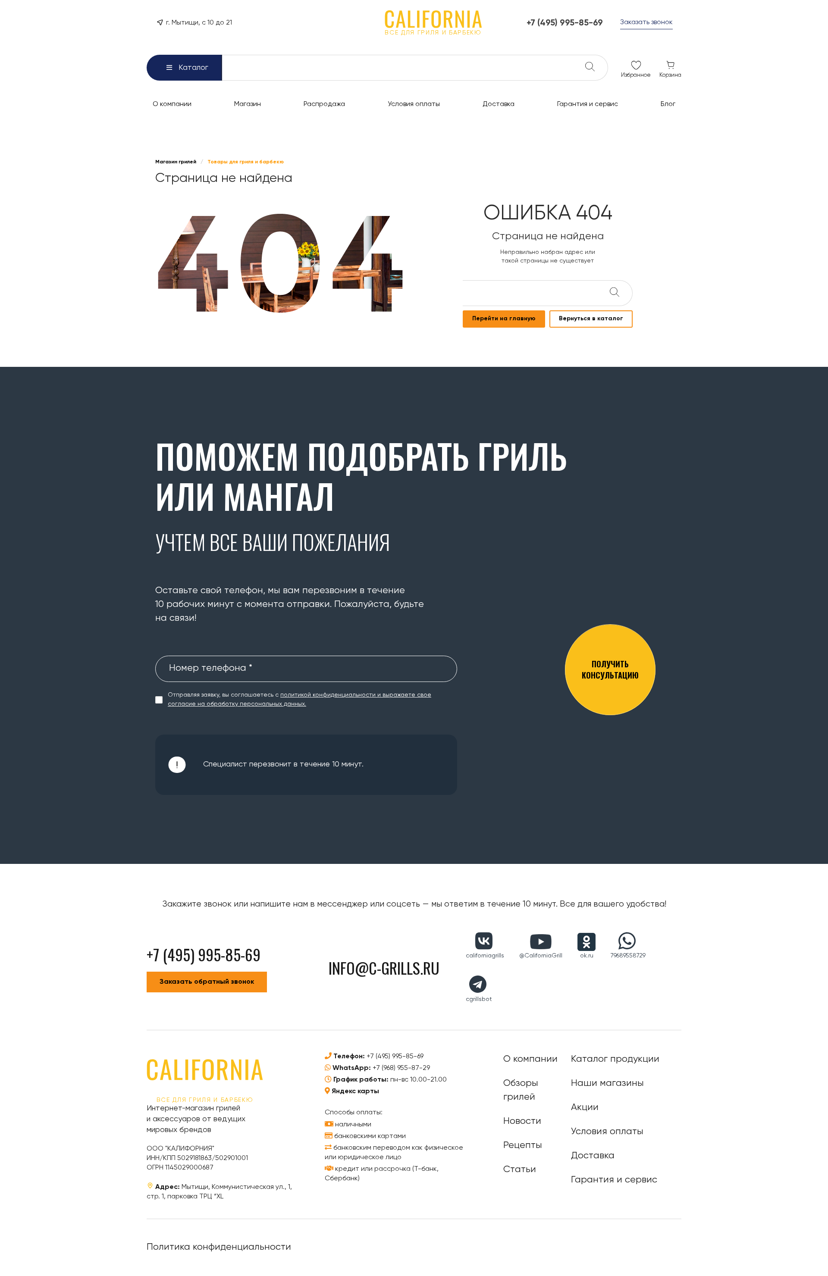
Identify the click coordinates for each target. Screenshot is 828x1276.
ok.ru (586, 956)
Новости (522, 1121)
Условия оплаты (607, 1131)
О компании (530, 1059)
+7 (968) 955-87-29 (401, 1068)
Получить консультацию (610, 669)
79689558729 (628, 956)
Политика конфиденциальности (219, 1247)
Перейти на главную (504, 319)
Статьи (519, 1169)
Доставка (593, 1155)
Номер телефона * (210, 668)
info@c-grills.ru (384, 967)
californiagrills (485, 956)
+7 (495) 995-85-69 (395, 1056)
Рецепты (522, 1145)
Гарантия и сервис (614, 1180)
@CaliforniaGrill (540, 956)
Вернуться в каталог (591, 319)
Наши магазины (607, 1083)
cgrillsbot (479, 999)
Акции (585, 1107)
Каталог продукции (615, 1059)
